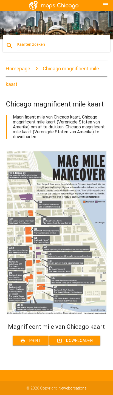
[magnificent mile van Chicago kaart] (57, 314)
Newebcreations (72, 388)
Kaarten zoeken (31, 44)
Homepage (18, 68)
